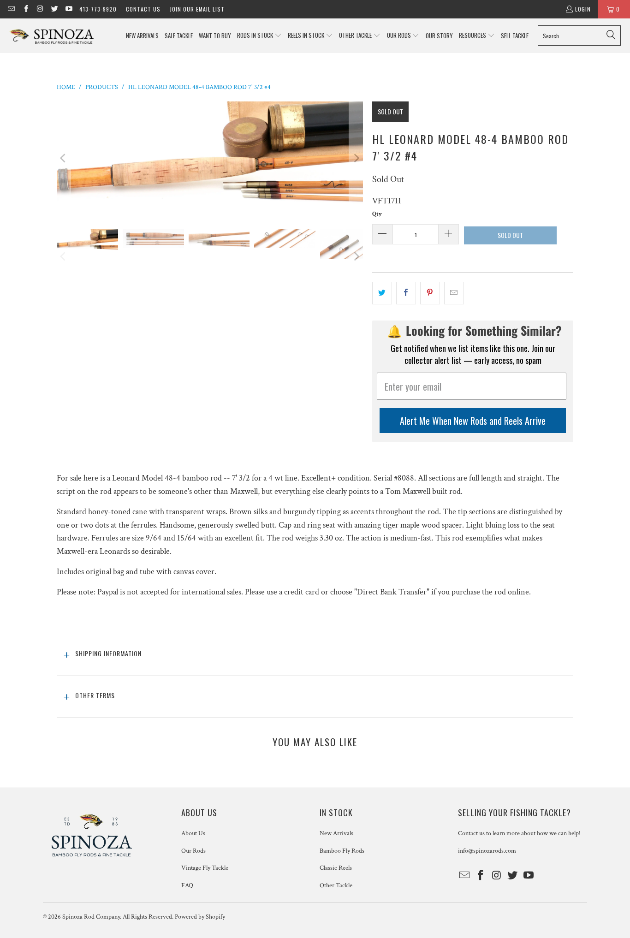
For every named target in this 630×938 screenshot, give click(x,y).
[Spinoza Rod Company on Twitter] (54, 9)
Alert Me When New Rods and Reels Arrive (473, 420)
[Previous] (63, 158)
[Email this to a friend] (454, 293)
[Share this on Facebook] (406, 293)
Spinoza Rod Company (91, 917)
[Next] (356, 158)
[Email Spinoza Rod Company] (11, 9)
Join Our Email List (197, 9)
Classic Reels (336, 868)
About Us (193, 833)
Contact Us (143, 9)
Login (583, 9)
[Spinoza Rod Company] (52, 36)
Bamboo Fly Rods (342, 851)
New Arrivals (336, 833)
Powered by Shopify (200, 917)
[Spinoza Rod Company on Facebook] (25, 9)
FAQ (187, 885)
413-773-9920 (98, 9)
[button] (259, 35)
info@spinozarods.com (487, 851)
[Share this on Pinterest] (430, 293)
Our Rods (193, 851)
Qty (377, 214)
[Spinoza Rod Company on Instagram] (40, 9)
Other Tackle (336, 885)
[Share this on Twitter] (382, 293)
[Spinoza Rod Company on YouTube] (68, 9)
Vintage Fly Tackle (204, 868)
